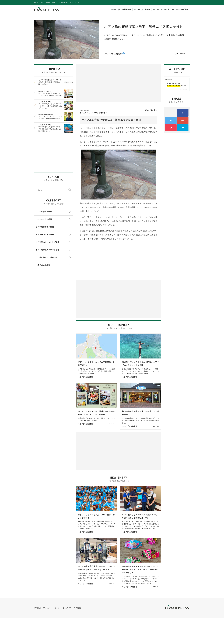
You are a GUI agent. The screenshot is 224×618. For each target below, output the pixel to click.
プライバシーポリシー (52, 608)
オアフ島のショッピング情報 (47, 242)
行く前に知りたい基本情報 (47, 257)
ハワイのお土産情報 (142, 9)
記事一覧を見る (151, 110)
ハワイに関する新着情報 (121, 9)
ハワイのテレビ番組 (180, 9)
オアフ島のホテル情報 (45, 234)
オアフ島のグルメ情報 (45, 227)
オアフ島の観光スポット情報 (47, 250)
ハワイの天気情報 (43, 265)
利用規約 (37, 608)
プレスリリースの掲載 (72, 608)
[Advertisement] (97, 83)
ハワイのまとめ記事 (161, 9)
